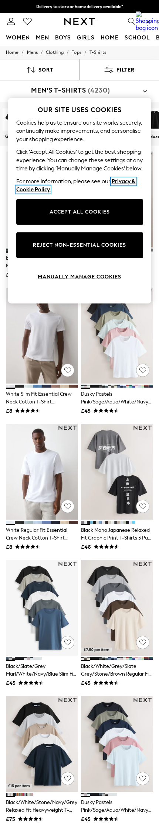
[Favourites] (27, 21)
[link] (11, 21)
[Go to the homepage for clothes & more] (79, 21)
